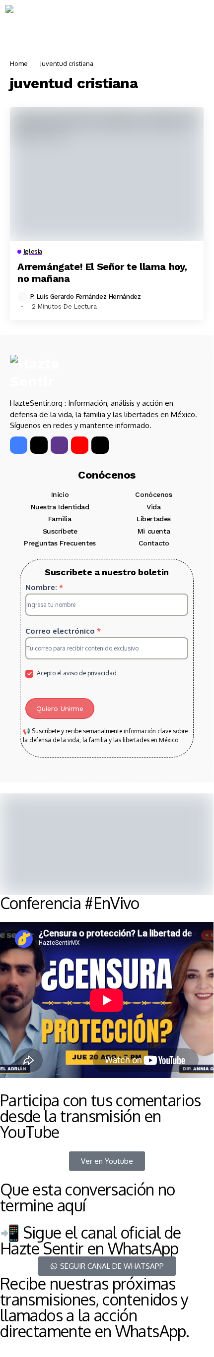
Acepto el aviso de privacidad (76, 673)
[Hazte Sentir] (35, 23)
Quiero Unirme (59, 708)
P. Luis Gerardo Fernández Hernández (85, 296)
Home (19, 63)
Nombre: (44, 587)
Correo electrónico (63, 631)
